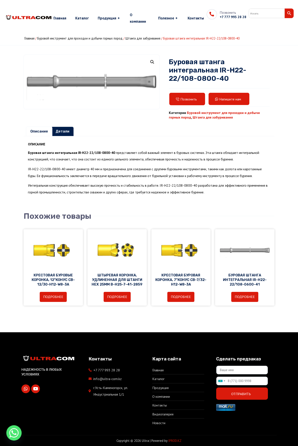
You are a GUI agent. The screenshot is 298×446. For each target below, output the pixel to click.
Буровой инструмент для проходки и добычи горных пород (80, 38)
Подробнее (53, 296)
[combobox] (221, 381)
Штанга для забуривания (142, 38)
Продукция (109, 18)
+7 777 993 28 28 (233, 17)
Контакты (196, 18)
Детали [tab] (62, 131)
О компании (138, 18)
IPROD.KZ (175, 441)
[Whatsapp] (25, 388)
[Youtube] (35, 388)
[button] (152, 62)
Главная (59, 18)
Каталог (82, 18)
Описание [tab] (39, 131)
